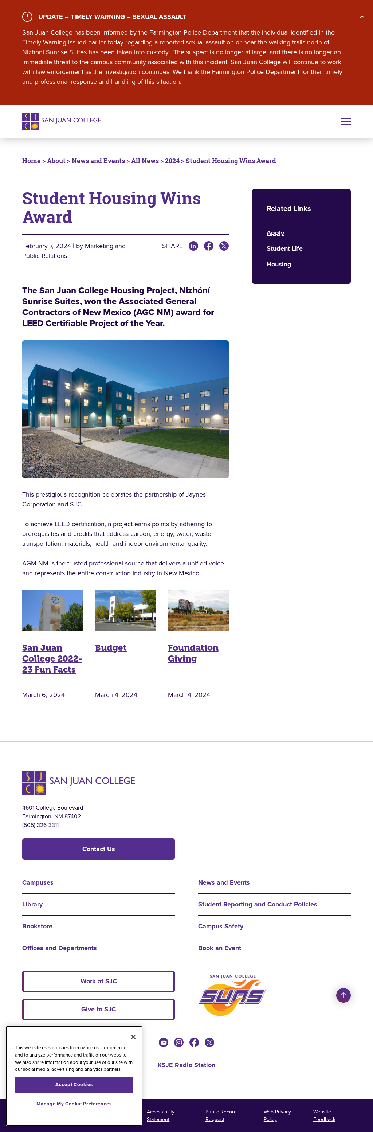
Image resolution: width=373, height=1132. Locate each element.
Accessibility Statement (160, 1115)
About (56, 160)
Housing (279, 264)
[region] (74, 1076)
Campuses (38, 882)
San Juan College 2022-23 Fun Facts (52, 659)
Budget (111, 648)
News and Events (98, 160)
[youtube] (163, 1042)
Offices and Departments (59, 948)
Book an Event (219, 948)
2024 (172, 160)
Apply (275, 233)
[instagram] (179, 1042)
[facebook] (194, 1042)
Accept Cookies (74, 1084)
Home (31, 160)
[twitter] (209, 1042)
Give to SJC (98, 1009)
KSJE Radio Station (186, 1065)
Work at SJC (99, 981)
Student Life (285, 248)
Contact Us (98, 849)
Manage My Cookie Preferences (73, 1103)
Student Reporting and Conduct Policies (257, 904)
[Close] (133, 1037)
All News (145, 160)
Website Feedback (324, 1115)
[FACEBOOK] (208, 246)
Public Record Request (221, 1115)
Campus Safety (220, 926)
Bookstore (37, 926)
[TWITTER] (224, 246)
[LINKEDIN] (193, 246)
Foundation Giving (193, 653)
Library (32, 904)
